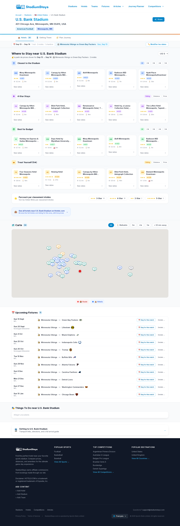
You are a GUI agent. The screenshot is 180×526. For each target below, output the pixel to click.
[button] (80, 271)
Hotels (84, 6)
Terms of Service (34, 516)
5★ (166, 63)
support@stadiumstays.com (153, 510)
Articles (117, 6)
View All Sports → (61, 462)
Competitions (154, 6)
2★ (148, 63)
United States (137, 452)
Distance (156, 96)
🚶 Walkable (122, 225)
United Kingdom (138, 455)
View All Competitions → (103, 472)
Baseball (57, 458)
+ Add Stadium (21, 494)
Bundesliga (97, 465)
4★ (160, 63)
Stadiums (72, 6)
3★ (154, 63)
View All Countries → (141, 458)
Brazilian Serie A (99, 462)
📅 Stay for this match (146, 320)
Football (57, 452)
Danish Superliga (100, 469)
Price (165, 96)
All (142, 63)
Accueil (18, 15)
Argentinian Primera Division (104, 452)
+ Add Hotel (20, 491)
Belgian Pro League (101, 458)
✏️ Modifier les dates (157, 44)
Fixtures (105, 6)
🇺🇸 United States (41, 15)
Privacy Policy (21, 516)
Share (159, 19)
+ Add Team (20, 497)
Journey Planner (136, 6)
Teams (94, 6)
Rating (147, 96)
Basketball (58, 455)
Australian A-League (101, 455)
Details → (161, 320)
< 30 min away (160, 225)
